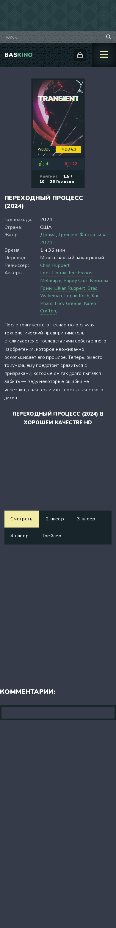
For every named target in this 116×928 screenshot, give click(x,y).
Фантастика (93, 234)
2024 (46, 242)
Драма (48, 234)
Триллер (67, 234)
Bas (18, 55)
